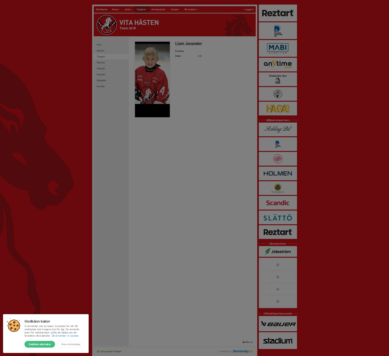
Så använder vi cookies (65, 335)
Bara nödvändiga (70, 344)
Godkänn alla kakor (40, 344)
